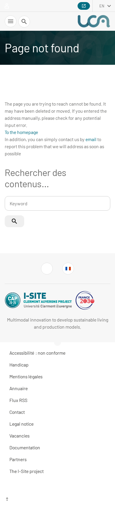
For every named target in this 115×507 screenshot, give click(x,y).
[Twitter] (47, 268)
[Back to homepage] (93, 21)
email (91, 139)
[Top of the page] (57, 500)
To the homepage (21, 132)
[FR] (68, 268)
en (101, 6)
